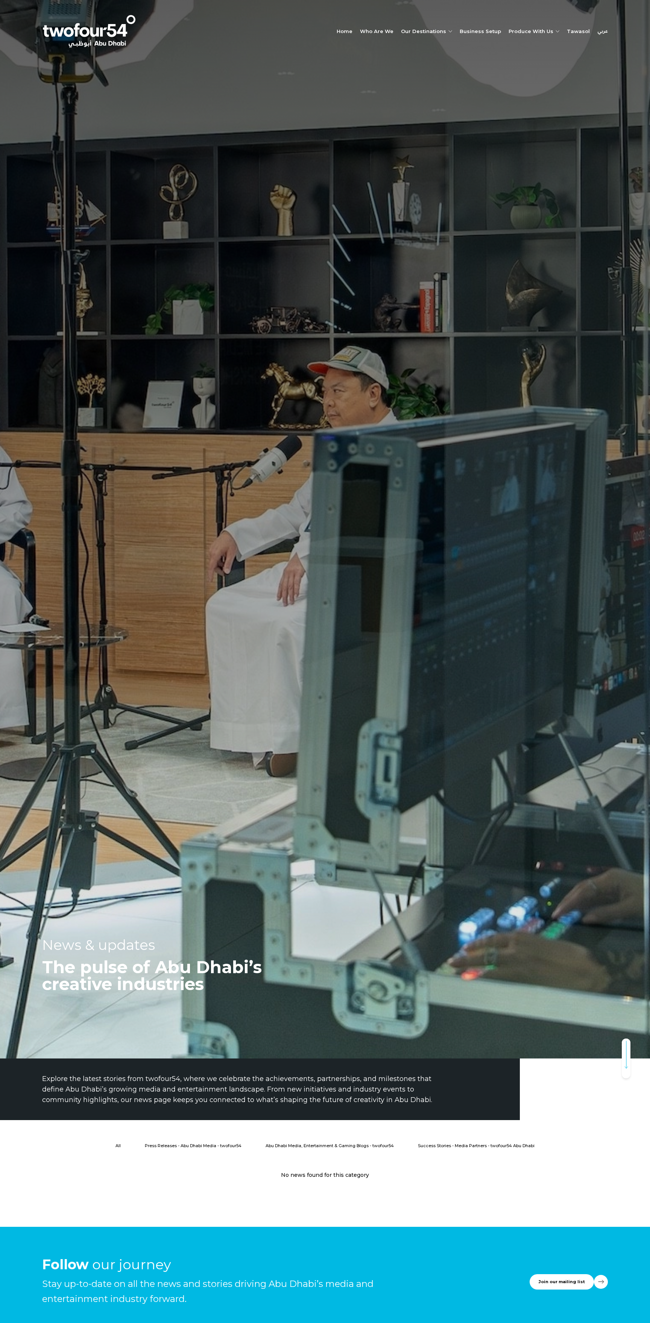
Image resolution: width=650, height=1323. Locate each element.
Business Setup (480, 31)
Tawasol (578, 31)
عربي (602, 31)
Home (344, 31)
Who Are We (376, 31)
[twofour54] (89, 31)
